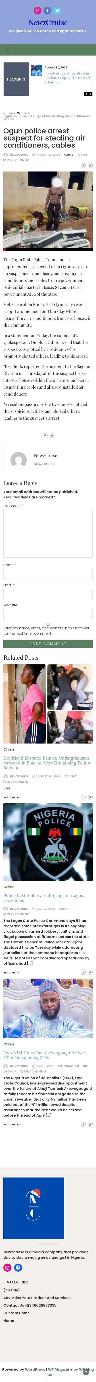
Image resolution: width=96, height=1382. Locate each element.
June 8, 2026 (44, 1066)
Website (10, 605)
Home (8, 1320)
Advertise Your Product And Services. (37, 1297)
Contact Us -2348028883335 (29, 1305)
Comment (13, 505)
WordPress (35, 1369)
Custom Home (16, 1313)
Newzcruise (19, 155)
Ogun (82, 155)
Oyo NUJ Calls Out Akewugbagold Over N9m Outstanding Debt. (44, 1055)
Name (9, 565)
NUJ (86, 1066)
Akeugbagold (68, 1066)
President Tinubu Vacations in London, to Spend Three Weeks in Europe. (68, 77)
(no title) (11, 1290)
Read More (11, 1124)
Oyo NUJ (9, 1071)
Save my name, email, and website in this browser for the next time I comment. (46, 631)
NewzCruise (48, 22)
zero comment (18, 160)
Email (9, 585)
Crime (68, 155)
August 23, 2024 (48, 155)
